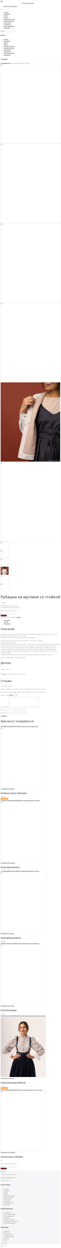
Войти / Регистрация (10, 6)
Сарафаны (7, 14)
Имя (2, 710)
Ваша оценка (5, 695)
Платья (6, 12)
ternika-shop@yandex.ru (8, 1177)
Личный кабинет (9, 1236)
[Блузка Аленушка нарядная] (23, 1076)
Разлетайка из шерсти (11, 937)
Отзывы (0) (7, 624)
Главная (3, 63)
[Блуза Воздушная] (23, 1004)
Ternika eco (7, 24)
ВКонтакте (7, 1233)
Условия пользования (10, 1221)
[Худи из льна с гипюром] (23, 1151)
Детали (6, 622)
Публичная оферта (9, 1223)
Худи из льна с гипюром (12, 1156)
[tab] (32, 620)
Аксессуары (7, 23)
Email (3, 713)
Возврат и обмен (9, 1219)
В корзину (3, 615)
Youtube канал (8, 1235)
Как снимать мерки (10, 1214)
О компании (7, 1212)
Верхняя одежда (9, 21)
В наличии (7, 28)
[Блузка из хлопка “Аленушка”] (23, 787)
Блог (5, 1240)
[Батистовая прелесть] (23, 861)
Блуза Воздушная (9, 1010)
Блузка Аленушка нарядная (13, 1082)
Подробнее (4, 789)
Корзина (6, 1238)
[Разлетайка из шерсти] (23, 932)
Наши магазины (9, 1216)
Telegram (7, 1231)
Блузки (6, 17)
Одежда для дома (9, 19)
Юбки (5, 16)
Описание (7, 620)
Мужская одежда (9, 26)
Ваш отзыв (5, 707)
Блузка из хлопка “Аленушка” (14, 793)
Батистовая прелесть (10, 867)
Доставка (7, 1218)
